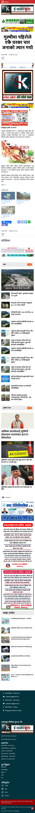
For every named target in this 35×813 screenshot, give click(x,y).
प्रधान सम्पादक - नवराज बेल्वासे (8, 754)
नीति (2, 775)
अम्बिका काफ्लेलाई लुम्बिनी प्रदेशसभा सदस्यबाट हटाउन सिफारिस (14, 434)
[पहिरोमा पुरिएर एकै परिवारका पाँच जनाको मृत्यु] (23, 196)
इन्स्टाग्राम (7, 796)
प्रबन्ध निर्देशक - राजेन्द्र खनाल (7, 746)
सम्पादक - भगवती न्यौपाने (6, 751)
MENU (6, 2)
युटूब (6, 789)
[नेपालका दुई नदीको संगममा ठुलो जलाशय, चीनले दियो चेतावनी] (17, 280)
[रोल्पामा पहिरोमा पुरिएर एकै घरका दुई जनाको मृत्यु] (8, 196)
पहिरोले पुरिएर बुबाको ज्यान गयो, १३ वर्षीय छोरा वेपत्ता (8, 215)
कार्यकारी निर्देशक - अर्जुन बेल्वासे (8, 748)
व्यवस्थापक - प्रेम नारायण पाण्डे (8, 759)
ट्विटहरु (6, 792)
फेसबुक (6, 786)
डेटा (2, 778)
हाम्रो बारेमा (3, 767)
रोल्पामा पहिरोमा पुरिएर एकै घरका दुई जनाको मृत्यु (6, 201)
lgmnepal (17, 811)
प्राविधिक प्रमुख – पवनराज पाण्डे (8, 756)
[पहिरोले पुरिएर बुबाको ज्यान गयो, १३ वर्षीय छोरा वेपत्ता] (8, 210)
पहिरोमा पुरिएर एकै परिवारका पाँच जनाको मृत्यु (23, 201)
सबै (29, 264)
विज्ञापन (3, 772)
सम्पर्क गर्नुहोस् (4, 770)
